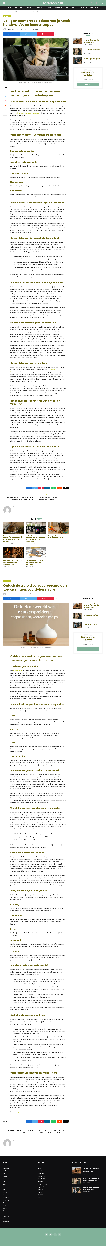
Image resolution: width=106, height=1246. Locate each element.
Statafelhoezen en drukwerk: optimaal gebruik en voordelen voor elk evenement (35, 538)
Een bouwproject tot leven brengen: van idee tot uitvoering (35, 562)
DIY (21, 8)
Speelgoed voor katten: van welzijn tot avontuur (58, 537)
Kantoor (74, 8)
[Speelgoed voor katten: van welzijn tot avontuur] (58, 528)
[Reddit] (5, 105)
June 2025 (40, 1192)
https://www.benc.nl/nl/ (22, 1112)
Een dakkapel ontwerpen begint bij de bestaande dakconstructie (92, 40)
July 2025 (40, 1189)
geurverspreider (18, 671)
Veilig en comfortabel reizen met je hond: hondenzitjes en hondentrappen (52, 1131)
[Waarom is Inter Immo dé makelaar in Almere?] (77, 60)
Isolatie (5, 1189)
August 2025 (41, 1187)
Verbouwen (39, 8)
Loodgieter (6, 1200)
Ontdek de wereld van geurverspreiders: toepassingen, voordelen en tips (20, 498)
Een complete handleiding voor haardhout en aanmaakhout (12, 562)
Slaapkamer (6, 1208)
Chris (9, 29)
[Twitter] (5, 96)
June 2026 (40, 1171)
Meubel (5, 1205)
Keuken (49, 8)
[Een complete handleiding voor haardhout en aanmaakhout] (13, 552)
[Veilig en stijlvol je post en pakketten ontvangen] (77, 51)
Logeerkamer (6, 1197)
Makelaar (84, 8)
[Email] (5, 114)
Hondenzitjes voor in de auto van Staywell (27, 113)
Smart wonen (6, 1211)
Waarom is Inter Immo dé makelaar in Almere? (92, 59)
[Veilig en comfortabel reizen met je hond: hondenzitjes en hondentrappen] (36, 59)
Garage (5, 1184)
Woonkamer (6, 1221)
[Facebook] (5, 92)
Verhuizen (5, 1219)
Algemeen (7, 16)
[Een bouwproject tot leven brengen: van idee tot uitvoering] (36, 552)
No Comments (25, 29)
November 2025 (42, 1181)
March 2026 (41, 1173)
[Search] (102, 3)
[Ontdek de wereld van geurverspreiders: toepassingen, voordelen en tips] (36, 624)
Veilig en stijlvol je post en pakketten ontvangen (92, 50)
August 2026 (41, 1168)
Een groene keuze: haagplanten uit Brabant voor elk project (50, 498)
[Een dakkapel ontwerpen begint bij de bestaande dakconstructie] (77, 41)
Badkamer (29, 8)
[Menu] (4, 3)
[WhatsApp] (5, 109)
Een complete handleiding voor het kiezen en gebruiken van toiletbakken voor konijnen (13, 538)
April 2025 (40, 1197)
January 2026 (41, 1176)
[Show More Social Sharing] (56, 34)
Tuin (9, 8)
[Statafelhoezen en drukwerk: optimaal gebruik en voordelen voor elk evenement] (36, 528)
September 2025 (42, 1184)
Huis (15, 8)
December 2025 (42, 1179)
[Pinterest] (5, 101)
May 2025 (40, 1195)
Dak (4, 1173)
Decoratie (7, 581)
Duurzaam (58, 8)
